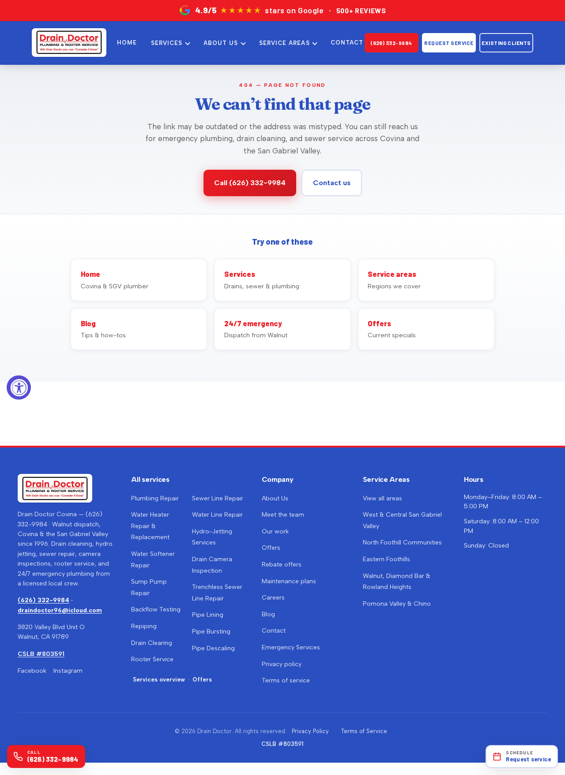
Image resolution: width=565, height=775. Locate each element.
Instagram (68, 670)
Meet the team (283, 514)
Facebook (32, 670)
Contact (274, 630)
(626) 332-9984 (391, 43)
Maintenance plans (289, 581)
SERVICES (166, 43)
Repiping (144, 626)
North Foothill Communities (402, 542)
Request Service (448, 43)
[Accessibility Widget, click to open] (19, 388)
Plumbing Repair (155, 498)
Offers (202, 679)
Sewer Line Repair (217, 498)
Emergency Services (291, 647)
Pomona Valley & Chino (397, 603)
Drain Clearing (151, 643)
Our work (275, 531)
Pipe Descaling (213, 648)
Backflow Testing (156, 609)
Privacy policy (281, 664)
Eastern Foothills (386, 559)
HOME (127, 42)
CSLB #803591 (41, 654)
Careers (273, 597)
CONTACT (347, 42)
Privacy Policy (310, 731)
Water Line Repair (217, 514)
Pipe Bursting (211, 631)
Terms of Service (364, 731)
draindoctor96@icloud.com (60, 610)
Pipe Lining (207, 615)
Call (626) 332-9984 (250, 183)
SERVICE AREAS (284, 43)
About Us (275, 498)
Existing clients (506, 43)
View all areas (382, 498)
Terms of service (286, 680)
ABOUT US (220, 43)
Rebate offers (281, 564)
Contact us (331, 183)
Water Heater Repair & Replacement (150, 526)
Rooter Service (152, 659)
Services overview (159, 679)
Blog (268, 614)
